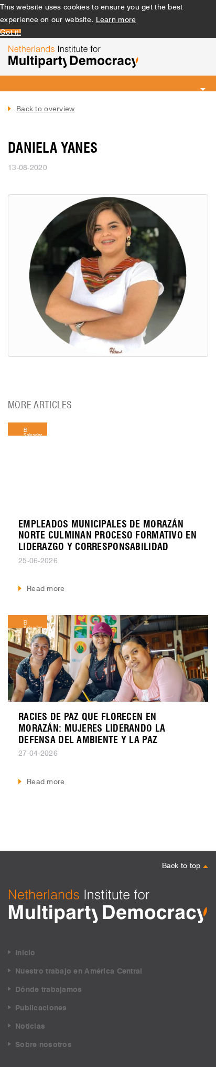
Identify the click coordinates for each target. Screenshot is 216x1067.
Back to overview (45, 108)
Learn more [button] (116, 18)
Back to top (182, 864)
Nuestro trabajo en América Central (79, 971)
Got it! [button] (10, 31)
